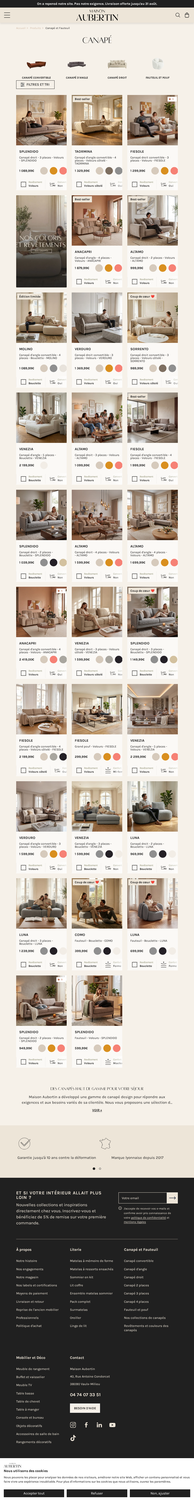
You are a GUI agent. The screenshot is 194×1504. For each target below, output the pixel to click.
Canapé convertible (139, 1261)
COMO (80, 935)
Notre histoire (26, 1261)
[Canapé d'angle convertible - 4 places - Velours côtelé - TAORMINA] (97, 120)
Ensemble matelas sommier (91, 1293)
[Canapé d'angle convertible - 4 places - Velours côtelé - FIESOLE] (41, 709)
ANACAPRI (83, 252)
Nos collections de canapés (145, 1318)
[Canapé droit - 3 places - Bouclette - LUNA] (41, 903)
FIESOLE (137, 151)
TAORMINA (83, 151)
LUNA (134, 838)
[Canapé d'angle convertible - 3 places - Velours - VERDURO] (41, 806)
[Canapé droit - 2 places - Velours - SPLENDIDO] (41, 1000)
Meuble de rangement (33, 1369)
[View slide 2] (100, 1169)
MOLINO (26, 349)
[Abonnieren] (172, 1198)
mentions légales (135, 1222)
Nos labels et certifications (36, 1285)
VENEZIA (26, 449)
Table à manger (27, 1409)
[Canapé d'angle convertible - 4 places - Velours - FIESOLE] (152, 418)
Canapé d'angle (135, 1269)
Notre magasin (27, 1277)
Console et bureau (30, 1417)
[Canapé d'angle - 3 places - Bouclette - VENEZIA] (97, 806)
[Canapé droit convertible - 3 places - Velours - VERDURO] (97, 317)
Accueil (21, 28)
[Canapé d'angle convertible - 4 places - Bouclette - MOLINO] (41, 317)
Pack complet (80, 1301)
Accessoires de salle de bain (37, 1434)
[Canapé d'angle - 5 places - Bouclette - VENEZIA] (41, 418)
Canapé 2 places (136, 1285)
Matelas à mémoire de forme (91, 1261)
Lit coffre (76, 1285)
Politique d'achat (29, 1326)
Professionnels (27, 1318)
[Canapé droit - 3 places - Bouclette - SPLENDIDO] (152, 612)
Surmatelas (79, 1310)
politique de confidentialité (148, 1217)
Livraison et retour (30, 1301)
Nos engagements (29, 1269)
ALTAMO (136, 252)
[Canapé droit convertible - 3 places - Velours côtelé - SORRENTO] (152, 317)
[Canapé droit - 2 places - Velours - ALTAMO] (152, 220)
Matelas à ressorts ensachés (91, 1269)
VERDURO (83, 349)
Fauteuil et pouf (136, 1310)
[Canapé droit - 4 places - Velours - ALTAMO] (97, 515)
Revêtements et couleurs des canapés (146, 1328)
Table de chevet (28, 1401)
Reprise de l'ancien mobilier (37, 1310)
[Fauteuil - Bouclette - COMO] (97, 903)
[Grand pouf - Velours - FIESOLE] (97, 709)
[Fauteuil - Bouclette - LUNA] (152, 903)
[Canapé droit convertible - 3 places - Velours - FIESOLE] (152, 120)
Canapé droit (133, 1277)
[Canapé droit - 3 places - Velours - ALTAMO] (97, 418)
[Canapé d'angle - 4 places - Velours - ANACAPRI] (97, 220)
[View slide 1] (94, 1169)
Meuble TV (24, 1385)
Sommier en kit (81, 1277)
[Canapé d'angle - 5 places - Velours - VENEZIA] (152, 709)
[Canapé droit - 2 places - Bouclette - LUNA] (152, 806)
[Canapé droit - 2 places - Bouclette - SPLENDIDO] (41, 515)
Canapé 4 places (136, 1301)
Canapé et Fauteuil (57, 28)
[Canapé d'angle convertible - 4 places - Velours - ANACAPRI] (41, 612)
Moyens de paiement (32, 1293)
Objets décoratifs (29, 1426)
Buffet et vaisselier (30, 1377)
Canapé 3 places (136, 1293)
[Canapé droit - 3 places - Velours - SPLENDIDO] (41, 120)
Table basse (25, 1393)
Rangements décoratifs (34, 1442)
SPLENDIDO (28, 151)
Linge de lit (78, 1326)
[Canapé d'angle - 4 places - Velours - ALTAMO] (152, 515)
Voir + (97, 1110)
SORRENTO (139, 349)
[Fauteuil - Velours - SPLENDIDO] (97, 1000)
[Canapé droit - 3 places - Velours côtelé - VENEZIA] (97, 612)
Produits (35, 28)
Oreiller (75, 1318)
